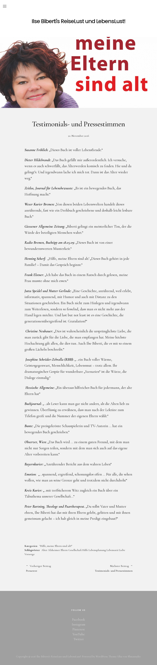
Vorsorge (30, 554)
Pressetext (38, 568)
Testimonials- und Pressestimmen (105, 568)
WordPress (102, 656)
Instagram (78, 624)
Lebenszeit (112, 550)
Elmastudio (134, 656)
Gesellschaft (75, 550)
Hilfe (85, 550)
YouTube (78, 634)
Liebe (122, 550)
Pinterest (78, 629)
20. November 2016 (78, 135)
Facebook (78, 620)
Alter (44, 550)
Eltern (64, 550)
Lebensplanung (97, 550)
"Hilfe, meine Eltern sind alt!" (55, 546)
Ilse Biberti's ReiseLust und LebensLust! (78, 21)
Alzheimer (54, 550)
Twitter (78, 639)
